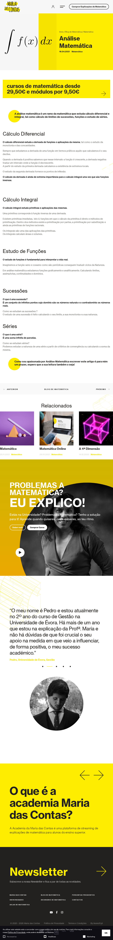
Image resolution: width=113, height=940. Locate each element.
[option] (56, 669)
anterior (12, 389)
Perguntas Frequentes (83, 895)
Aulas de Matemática (20, 905)
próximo (101, 389)
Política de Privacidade (16, 932)
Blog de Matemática (73, 32)
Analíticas (52, 937)
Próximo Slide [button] (98, 775)
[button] (62, 6)
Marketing (91, 937)
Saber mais (17, 527)
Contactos (77, 900)
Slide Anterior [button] (85, 775)
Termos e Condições (77, 923)
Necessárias (12, 937)
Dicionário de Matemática (53, 900)
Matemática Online (53, 449)
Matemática (88, 32)
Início (61, 32)
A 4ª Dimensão (89, 449)
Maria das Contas (18, 895)
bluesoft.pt (98, 923)
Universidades (17, 900)
